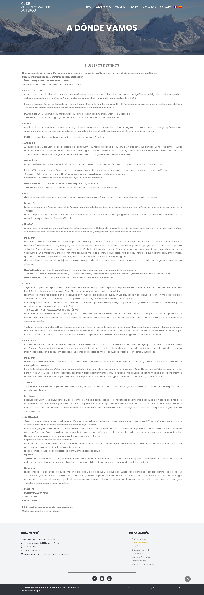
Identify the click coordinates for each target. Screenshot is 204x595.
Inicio (88, 7)
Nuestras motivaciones (143, 564)
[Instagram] (102, 578)
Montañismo (149, 7)
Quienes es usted (140, 550)
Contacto (165, 7)
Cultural (120, 7)
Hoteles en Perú (139, 560)
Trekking (134, 7)
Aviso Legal (175, 588)
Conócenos (137, 553)
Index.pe (36, 590)
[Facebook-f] (94, 578)
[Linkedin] (109, 578)
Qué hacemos (139, 539)
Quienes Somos (103, 7)
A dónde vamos (139, 542)
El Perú (135, 546)
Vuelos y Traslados (141, 557)
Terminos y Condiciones (153, 588)
